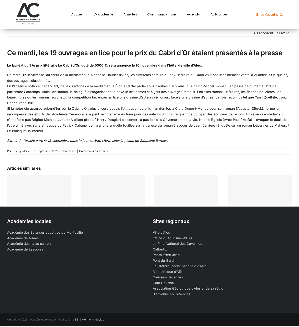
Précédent (265, 33)
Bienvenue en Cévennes (171, 294)
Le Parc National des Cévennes (177, 244)
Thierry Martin (21, 151)
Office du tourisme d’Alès (172, 238)
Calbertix (160, 249)
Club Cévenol (163, 283)
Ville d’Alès (161, 232)
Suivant (283, 33)
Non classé (69, 151)
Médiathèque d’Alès (168, 272)
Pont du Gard (163, 260)
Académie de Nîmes (23, 238)
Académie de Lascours (25, 249)
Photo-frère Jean (166, 255)
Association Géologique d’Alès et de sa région (189, 288)
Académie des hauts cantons (29, 244)
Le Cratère (161, 266)
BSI (77, 319)
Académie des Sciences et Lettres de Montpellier (45, 232)
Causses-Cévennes (168, 277)
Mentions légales (93, 319)
